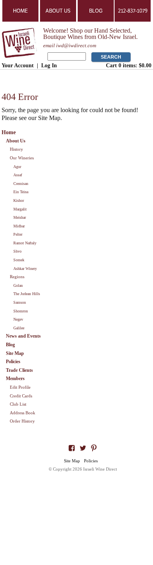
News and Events (23, 336)
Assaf (17, 175)
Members (15, 378)
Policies (13, 361)
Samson (19, 302)
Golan (18, 285)
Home (20, 10)
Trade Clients (19, 370)
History (16, 149)
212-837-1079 (133, 10)
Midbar (19, 226)
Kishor (18, 200)
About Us (58, 10)
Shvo (17, 251)
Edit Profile (20, 387)
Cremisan (20, 183)
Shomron (20, 311)
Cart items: (128, 65)
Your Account (18, 65)
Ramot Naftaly (24, 243)
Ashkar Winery (25, 268)
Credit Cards (21, 395)
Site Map (15, 353)
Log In (49, 65)
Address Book (22, 412)
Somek (18, 260)
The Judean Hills (26, 294)
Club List (18, 404)
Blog (95, 10)
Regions (17, 276)
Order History (22, 421)
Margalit (20, 209)
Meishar (19, 217)
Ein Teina (20, 192)
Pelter (17, 234)
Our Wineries (22, 157)
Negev (18, 319)
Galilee (18, 328)
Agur (17, 166)
